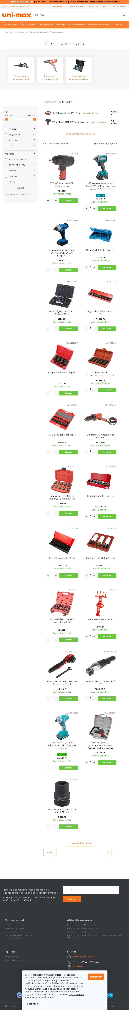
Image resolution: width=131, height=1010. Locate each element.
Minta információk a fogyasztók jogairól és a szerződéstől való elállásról (94, 936)
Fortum (22, 171)
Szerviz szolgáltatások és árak (80, 932)
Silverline (22, 176)
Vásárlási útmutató (13, 932)
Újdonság (22, 140)
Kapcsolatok (93, 6)
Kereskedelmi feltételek (15, 925)
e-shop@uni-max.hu (83, 957)
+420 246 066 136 (11, 6)
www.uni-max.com (13, 960)
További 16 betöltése (81, 843)
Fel (51, 852)
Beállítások (33, 1004)
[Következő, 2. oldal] (108, 852)
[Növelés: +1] (56, 200)
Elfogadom (96, 977)
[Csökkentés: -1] (48, 200)
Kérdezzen (78, 966)
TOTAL (22, 182)
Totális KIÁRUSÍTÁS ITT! (21, 2)
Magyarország (11, 957)
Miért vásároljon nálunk (15, 928)
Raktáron (22, 129)
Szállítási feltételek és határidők (18, 935)
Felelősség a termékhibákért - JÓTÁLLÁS (85, 925)
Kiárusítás (57, 6)
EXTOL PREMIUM (22, 165)
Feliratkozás (72, 899)
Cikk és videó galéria (74, 6)
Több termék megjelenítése (80, 134)
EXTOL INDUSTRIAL (22, 159)
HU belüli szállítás (12, 939)
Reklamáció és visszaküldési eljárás (82, 928)
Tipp (22, 146)
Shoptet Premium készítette (112, 1006)
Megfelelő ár (22, 134)
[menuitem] (11, 24)
